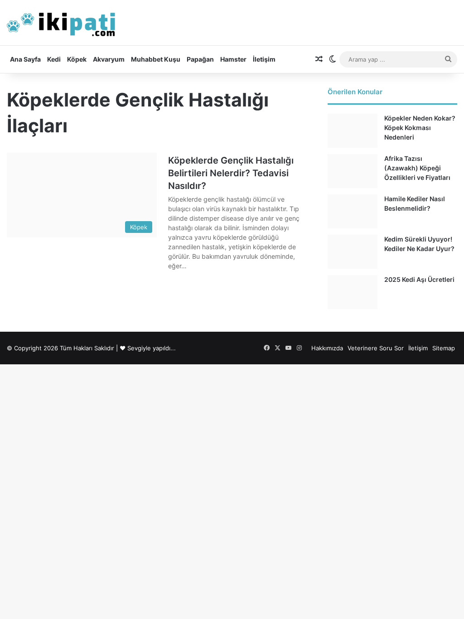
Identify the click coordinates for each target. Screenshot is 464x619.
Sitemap (443, 348)
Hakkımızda (327, 348)
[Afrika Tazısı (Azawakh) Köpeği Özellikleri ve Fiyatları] (352, 171)
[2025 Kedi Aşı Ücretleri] (352, 292)
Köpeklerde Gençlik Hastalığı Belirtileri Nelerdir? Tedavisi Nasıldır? (231, 173)
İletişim (264, 59)
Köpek (77, 59)
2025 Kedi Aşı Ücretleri (419, 279)
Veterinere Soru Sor (376, 348)
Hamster (233, 59)
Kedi (54, 59)
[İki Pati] (61, 22)
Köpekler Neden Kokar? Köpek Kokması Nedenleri (419, 127)
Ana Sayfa (25, 59)
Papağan (200, 59)
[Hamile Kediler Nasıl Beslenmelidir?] (352, 211)
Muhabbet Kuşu (155, 59)
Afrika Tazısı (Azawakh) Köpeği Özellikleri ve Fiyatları (417, 168)
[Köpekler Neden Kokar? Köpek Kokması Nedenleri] (352, 131)
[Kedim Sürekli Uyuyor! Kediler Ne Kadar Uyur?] (352, 252)
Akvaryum (109, 59)
